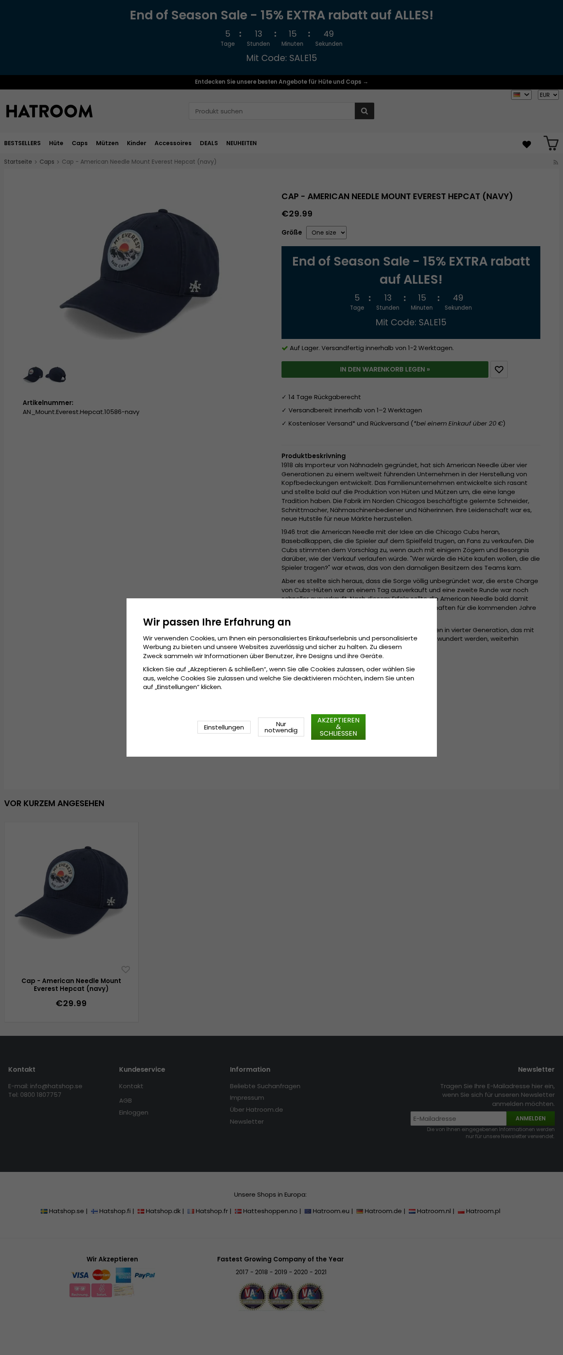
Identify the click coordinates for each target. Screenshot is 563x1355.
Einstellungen (224, 727)
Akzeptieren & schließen (338, 726)
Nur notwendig (281, 727)
